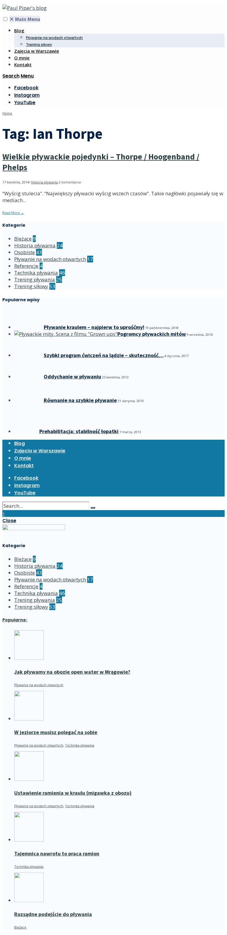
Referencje (26, 265)
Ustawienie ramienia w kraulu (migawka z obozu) (73, 792)
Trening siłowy (39, 44)
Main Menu (24, 19)
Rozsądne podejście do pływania (53, 914)
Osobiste (24, 252)
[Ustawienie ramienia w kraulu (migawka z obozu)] (29, 779)
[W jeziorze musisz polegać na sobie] (29, 718)
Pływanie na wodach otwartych (54, 37)
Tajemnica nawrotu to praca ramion (56, 853)
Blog (19, 30)
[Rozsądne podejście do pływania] (29, 900)
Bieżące (23, 238)
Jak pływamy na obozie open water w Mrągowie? (72, 671)
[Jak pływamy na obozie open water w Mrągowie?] (29, 657)
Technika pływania (36, 272)
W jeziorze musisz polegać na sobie (55, 732)
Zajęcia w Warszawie (36, 51)
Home (7, 113)
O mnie (22, 58)
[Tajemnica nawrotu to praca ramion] (29, 839)
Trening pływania (34, 279)
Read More (13, 212)
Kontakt (23, 64)
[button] (5, 19)
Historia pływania (44, 182)
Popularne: (14, 620)
